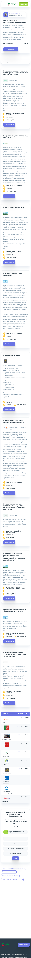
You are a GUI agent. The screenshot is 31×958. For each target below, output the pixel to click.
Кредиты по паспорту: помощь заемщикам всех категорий (14, 610)
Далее (15, 858)
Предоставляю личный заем (13, 207)
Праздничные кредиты (11, 355)
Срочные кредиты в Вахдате (9, 871)
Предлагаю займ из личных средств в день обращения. (13, 421)
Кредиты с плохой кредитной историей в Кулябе (13, 868)
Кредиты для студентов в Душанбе (10, 875)
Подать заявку (11, 49)
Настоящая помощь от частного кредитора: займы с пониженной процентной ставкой (15, 72)
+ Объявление (23, 4)
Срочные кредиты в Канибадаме (10, 879)
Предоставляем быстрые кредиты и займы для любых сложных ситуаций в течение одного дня (14, 506)
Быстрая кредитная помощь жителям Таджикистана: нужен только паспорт (14, 654)
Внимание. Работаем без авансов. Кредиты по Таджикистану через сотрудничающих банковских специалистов (14, 557)
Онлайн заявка (9, 124)
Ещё (22, 879)
